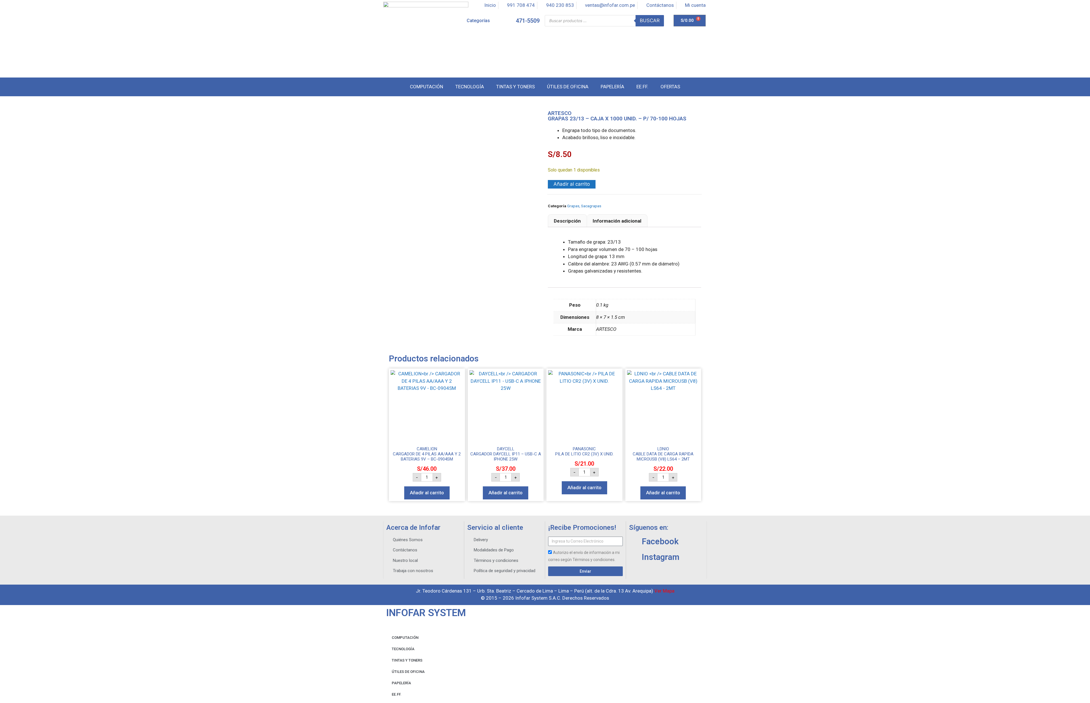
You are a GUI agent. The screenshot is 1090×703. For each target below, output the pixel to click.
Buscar (650, 20)
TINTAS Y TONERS (407, 660)
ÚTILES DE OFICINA (408, 671)
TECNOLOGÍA (403, 649)
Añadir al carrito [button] (427, 492)
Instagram (660, 557)
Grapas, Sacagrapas (584, 206)
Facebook (660, 541)
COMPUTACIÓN (405, 637)
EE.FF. (396, 694)
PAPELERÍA (401, 683)
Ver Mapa (664, 591)
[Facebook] (633, 541)
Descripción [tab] (567, 221)
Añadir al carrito (572, 184)
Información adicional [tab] (617, 221)
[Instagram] (633, 557)
